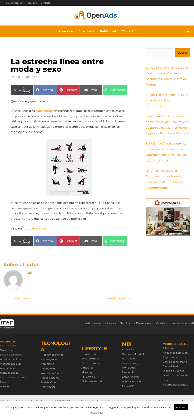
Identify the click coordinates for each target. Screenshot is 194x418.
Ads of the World (34, 228)
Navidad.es (129, 358)
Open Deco (7, 350)
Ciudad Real (170, 366)
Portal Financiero (132, 381)
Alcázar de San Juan (175, 352)
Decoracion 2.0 (9, 345)
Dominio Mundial (133, 353)
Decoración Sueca (11, 354)
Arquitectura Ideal (11, 359)
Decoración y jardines (13, 377)
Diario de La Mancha (175, 375)
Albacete (168, 348)
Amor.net (87, 367)
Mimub (4, 381)
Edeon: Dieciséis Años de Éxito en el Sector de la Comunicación (167, 100)
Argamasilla (170, 357)
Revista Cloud (49, 382)
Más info (97, 413)
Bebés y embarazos (93, 363)
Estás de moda (90, 358)
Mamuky (86, 372)
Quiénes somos (14, 3)
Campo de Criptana (175, 361)
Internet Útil (48, 386)
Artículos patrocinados (100, 323)
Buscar (182, 52)
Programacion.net (52, 354)
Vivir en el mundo (92, 381)
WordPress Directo (52, 373)
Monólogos (129, 367)
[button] (188, 31)
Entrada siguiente (119, 298)
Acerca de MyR (183, 323)
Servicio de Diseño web (136, 323)
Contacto (45, 3)
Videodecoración (10, 363)
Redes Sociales (50, 377)
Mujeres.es (88, 376)
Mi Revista (128, 385)
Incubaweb (48, 368)
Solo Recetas (89, 353)
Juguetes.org (130, 363)
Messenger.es (49, 359)
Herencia (168, 380)
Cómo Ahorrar (130, 376)
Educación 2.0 (130, 349)
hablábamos (44, 111)
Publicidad (31, 3)
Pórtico (4, 386)
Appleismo (47, 363)
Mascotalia (128, 372)
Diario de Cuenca (173, 370)
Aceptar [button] (181, 407)
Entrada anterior (17, 298)
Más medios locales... (175, 384)
